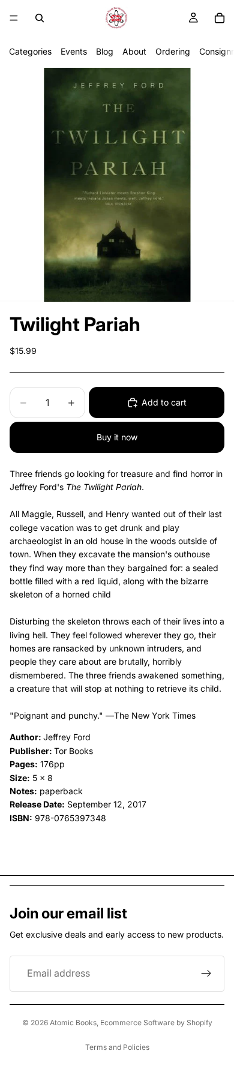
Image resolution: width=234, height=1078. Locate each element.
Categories (30, 51)
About (134, 51)
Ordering (172, 51)
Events (74, 51)
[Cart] (219, 18)
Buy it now (117, 437)
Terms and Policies (117, 1047)
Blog (104, 51)
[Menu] (14, 18)
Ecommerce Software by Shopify (156, 1022)
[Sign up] (206, 973)
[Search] (39, 18)
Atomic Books (73, 1022)
